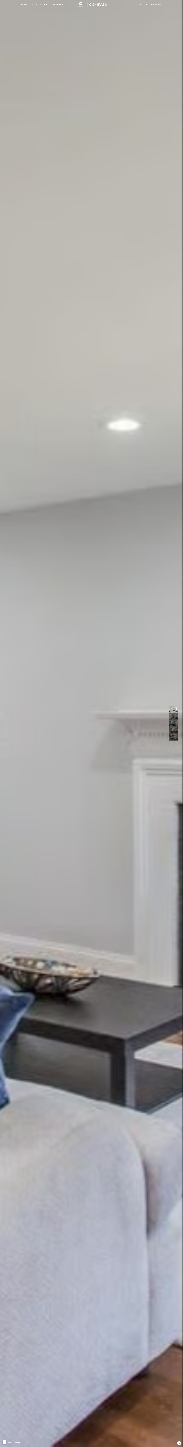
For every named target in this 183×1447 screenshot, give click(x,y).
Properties (57, 4)
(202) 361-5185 (155, 4)
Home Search (45, 4)
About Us (34, 4)
